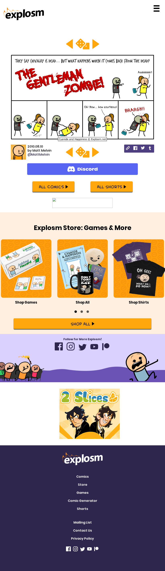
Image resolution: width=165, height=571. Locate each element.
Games (82, 492)
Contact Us (82, 530)
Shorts (82, 508)
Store (82, 484)
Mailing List (82, 522)
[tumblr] (150, 148)
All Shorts (109, 186)
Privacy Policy (82, 538)
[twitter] (143, 148)
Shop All (80, 323)
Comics (82, 476)
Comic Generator (82, 500)
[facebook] (135, 148)
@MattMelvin (39, 154)
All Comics (51, 186)
